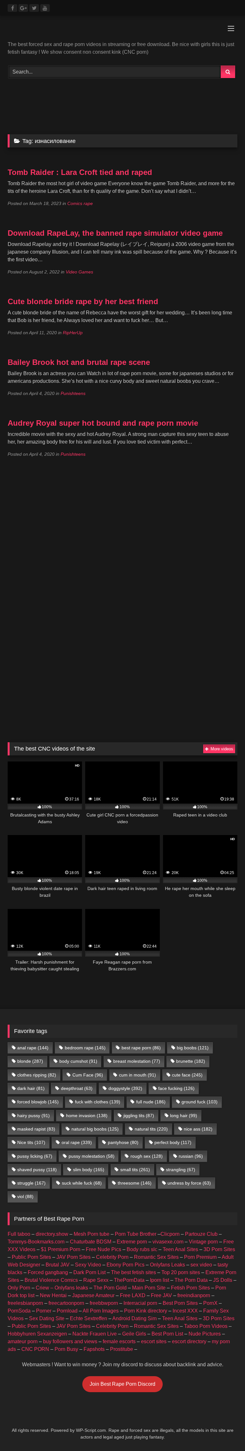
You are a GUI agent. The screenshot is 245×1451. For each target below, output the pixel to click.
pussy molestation (92, 1156)
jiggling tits (138, 1115)
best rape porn (141, 1047)
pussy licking (34, 1156)
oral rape (77, 1142)
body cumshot (78, 1061)
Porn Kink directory (145, 1310)
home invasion (87, 1115)
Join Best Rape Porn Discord (122, 1384)
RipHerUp (73, 332)
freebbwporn (104, 1303)
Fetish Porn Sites (190, 1287)
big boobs (193, 1047)
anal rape (32, 1047)
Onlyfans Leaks (167, 1264)
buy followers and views (70, 1341)
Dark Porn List (89, 1272)
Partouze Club (201, 1234)
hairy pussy (33, 1115)
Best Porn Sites (180, 1303)
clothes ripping (36, 1074)
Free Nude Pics (103, 1249)
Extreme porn (132, 1241)
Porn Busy (66, 1349)
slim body (88, 1169)
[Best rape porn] (122, 31)
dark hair (31, 1088)
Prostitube (121, 1349)
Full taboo (19, 1234)
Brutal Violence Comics (51, 1280)
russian (191, 1156)
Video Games (79, 271)
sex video (201, 1264)
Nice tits (31, 1142)
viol (25, 1196)
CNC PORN (35, 1349)
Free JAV (161, 1295)
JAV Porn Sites (73, 1257)
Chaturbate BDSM (90, 1241)
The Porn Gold (110, 1287)
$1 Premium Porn (60, 1249)
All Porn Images (101, 1310)
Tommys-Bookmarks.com (36, 1241)
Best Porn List (167, 1334)
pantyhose (123, 1142)
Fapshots (94, 1349)
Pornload (67, 1310)
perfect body (172, 1142)
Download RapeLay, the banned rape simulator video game (115, 233)
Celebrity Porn (112, 1257)
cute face (187, 1074)
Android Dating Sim (134, 1318)
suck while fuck (82, 1183)
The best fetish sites (133, 1272)
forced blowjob (38, 1101)
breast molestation (136, 1061)
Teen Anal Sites (180, 1249)
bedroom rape (85, 1047)
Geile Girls (134, 1334)
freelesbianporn (25, 1303)
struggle (31, 1183)
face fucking (176, 1088)
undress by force (189, 1183)
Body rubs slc (142, 1249)
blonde (30, 1061)
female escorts (119, 1341)
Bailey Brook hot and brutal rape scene (79, 362)
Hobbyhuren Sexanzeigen (37, 1334)
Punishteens (73, 393)
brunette (190, 1061)
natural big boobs (95, 1129)
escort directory (189, 1341)
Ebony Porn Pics (126, 1264)
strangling (180, 1169)
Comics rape (80, 203)
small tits (135, 1169)
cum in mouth (137, 1074)
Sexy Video (88, 1264)
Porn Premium (200, 1257)
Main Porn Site (149, 1287)
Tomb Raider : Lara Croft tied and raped (80, 172)
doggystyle (125, 1088)
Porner (43, 1310)
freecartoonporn (66, 1303)
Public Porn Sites (31, 1257)
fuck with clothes (97, 1101)
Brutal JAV (58, 1264)
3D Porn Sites (219, 1249)
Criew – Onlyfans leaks (62, 1287)
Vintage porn (203, 1241)
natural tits (151, 1129)
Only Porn (19, 1287)
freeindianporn (193, 1295)
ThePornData (129, 1280)
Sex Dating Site (46, 1318)
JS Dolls (222, 1280)
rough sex (146, 1156)
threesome (135, 1183)
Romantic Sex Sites (156, 1257)
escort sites (154, 1341)
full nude (151, 1101)
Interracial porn (140, 1303)
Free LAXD (132, 1295)
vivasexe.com (167, 1241)
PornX (210, 1303)
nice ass (198, 1129)
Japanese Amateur (93, 1295)
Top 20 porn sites (180, 1272)
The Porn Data (191, 1280)
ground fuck (200, 1101)
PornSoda (19, 1310)
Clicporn (170, 1234)
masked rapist (36, 1129)
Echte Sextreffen (88, 1318)
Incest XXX (185, 1310)
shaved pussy (37, 1169)
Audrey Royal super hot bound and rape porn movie (103, 423)
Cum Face (87, 1074)
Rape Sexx (95, 1280)
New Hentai (53, 1295)
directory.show (52, 1234)
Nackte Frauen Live (94, 1334)
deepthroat (77, 1088)
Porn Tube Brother (135, 1234)
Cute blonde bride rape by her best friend (83, 301)
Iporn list (159, 1280)
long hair (183, 1115)
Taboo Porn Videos (205, 1326)
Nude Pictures (205, 1334)
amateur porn (23, 1341)
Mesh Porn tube (91, 1234)
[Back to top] (225, 1432)
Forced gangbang (48, 1272)
